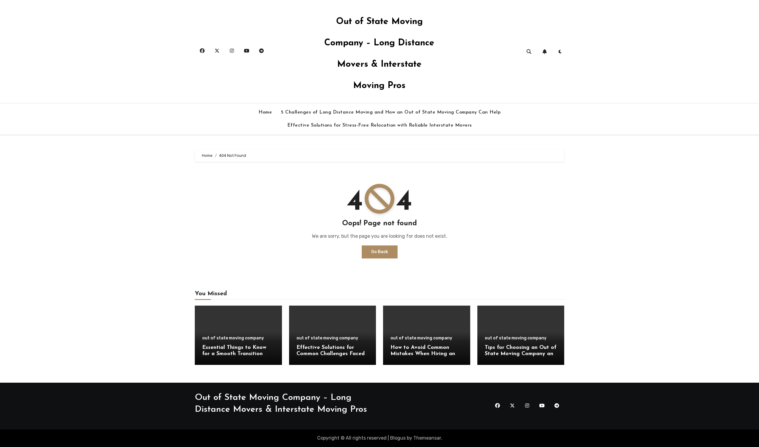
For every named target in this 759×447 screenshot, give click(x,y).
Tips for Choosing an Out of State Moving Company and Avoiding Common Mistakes (521, 354)
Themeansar (427, 438)
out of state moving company (233, 338)
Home (265, 112)
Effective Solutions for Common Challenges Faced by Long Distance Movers (330, 354)
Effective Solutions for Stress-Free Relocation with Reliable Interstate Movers (379, 125)
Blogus (398, 438)
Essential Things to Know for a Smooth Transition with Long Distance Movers (237, 354)
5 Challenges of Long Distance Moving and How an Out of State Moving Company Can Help (390, 112)
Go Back (379, 251)
